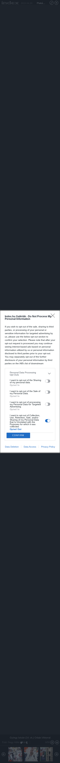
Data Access (30, 446)
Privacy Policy (48, 446)
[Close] (54, 317)
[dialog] (30, 381)
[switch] (47, 381)
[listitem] (30, 373)
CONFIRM (18, 435)
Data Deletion (12, 446)
